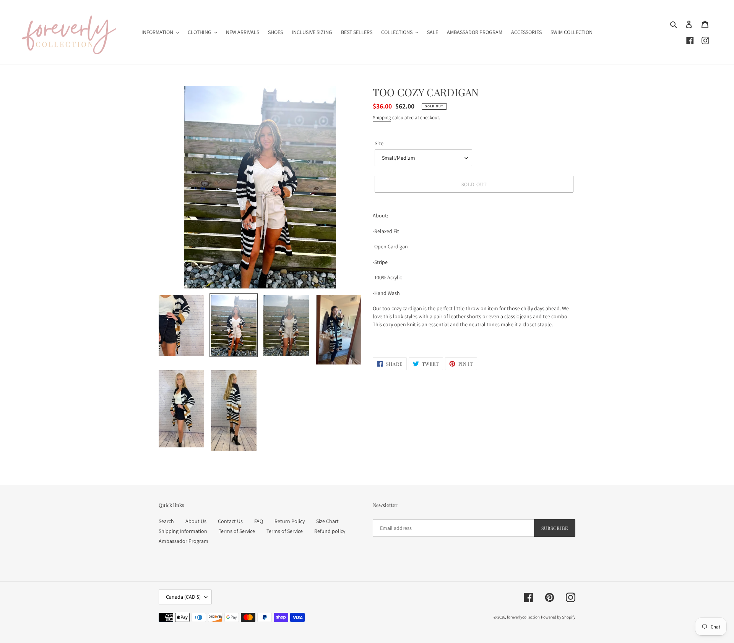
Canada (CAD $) (183, 596)
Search (166, 521)
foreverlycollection (523, 617)
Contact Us (230, 521)
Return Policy (289, 521)
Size (379, 143)
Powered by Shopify (558, 617)
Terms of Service (237, 531)
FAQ (258, 521)
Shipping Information (183, 531)
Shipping (382, 117)
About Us (195, 521)
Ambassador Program (183, 541)
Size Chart (327, 521)
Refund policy (329, 531)
